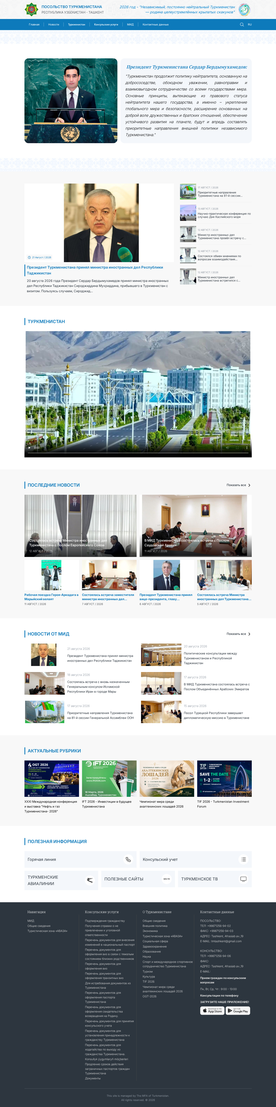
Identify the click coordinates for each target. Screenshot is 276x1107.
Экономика (150, 931)
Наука (147, 956)
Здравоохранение (155, 946)
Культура (149, 976)
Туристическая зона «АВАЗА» (47, 931)
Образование (152, 951)
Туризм (148, 971)
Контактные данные (156, 24)
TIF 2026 (148, 981)
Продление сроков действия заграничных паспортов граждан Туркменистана (107, 1068)
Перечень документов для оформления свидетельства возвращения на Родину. (104, 1011)
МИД (130, 24)
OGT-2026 (149, 996)
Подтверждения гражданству (105, 920)
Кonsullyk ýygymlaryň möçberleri (106, 1059)
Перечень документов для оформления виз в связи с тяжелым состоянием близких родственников (109, 954)
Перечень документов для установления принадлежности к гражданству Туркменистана (107, 1035)
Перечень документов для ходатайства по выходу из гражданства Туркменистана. (105, 1049)
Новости (53, 24)
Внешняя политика (155, 925)
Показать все (237, 485)
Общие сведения (38, 925)
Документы (93, 1078)
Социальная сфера (155, 941)
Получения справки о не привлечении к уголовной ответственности (102, 930)
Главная (34, 24)
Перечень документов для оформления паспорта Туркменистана (103, 997)
